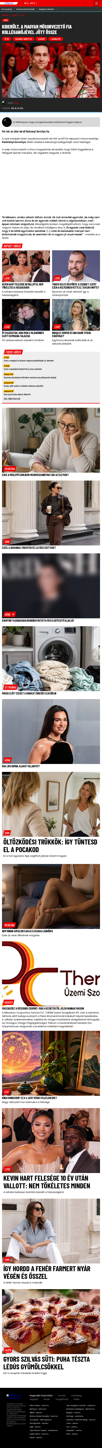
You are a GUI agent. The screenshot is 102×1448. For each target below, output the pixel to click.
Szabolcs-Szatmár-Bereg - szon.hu (80, 1420)
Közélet (62, 1395)
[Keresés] (90, 3)
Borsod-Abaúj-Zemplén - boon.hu (44, 1416)
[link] (7, 278)
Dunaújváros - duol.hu (39, 1423)
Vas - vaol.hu (71, 1427)
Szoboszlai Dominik (25, 9)
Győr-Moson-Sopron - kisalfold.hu (44, 1430)
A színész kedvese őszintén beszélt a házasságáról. (23, 293)
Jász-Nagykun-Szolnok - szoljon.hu (80, 1405)
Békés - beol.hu (36, 1413)
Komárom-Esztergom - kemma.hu (80, 1409)
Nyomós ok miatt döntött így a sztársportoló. (70, 293)
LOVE (21, 15)
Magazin (34, 1399)
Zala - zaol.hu (72, 1434)
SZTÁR (14, 15)
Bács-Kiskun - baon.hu (39, 1405)
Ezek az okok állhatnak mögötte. (21, 935)
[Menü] (97, 3)
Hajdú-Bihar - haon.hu (39, 1434)
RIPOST (5, 15)
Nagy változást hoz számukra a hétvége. (26, 1102)
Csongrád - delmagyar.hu (41, 1420)
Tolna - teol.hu (72, 1423)
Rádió (76, 1399)
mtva (7, 38)
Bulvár (47, 1399)
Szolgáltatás (62, 1399)
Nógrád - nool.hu (73, 1413)
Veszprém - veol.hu (74, 1430)
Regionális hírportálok (41, 1395)
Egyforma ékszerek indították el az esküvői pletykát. (72, 342)
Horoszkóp (6, 9)
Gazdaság (76, 1395)
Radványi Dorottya (23, 38)
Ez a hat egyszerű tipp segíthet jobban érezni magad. (35, 856)
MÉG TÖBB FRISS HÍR (12, 398)
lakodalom (55, 38)
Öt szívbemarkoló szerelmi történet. (23, 340)
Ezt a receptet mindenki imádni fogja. (25, 1373)
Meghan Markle (46, 9)
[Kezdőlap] (9, 3)
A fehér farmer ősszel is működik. (22, 1282)
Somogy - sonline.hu (74, 1416)
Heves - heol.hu (36, 1438)
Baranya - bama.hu (38, 1409)
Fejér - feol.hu (35, 1427)
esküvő (41, 38)
